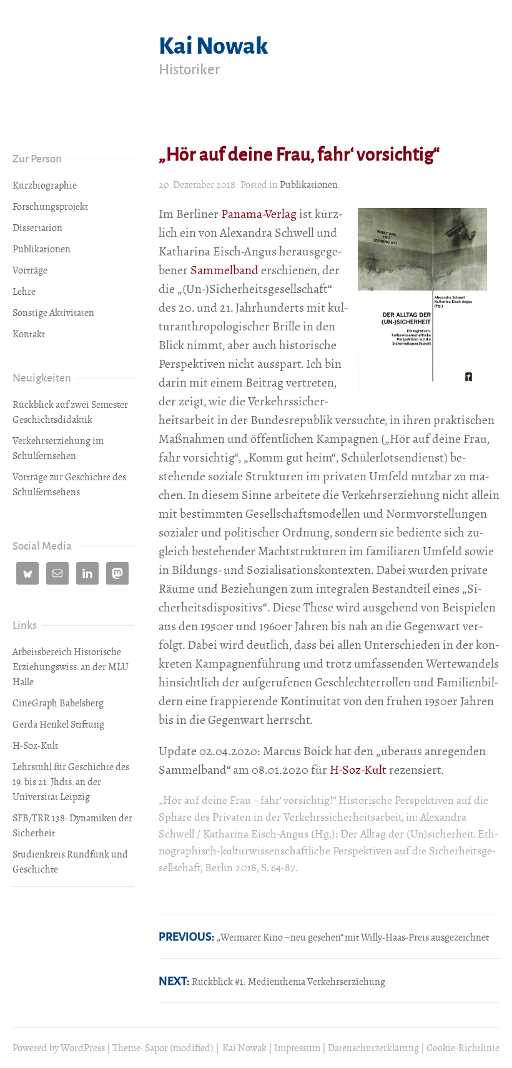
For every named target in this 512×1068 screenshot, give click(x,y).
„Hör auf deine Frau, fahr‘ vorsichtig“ (299, 153)
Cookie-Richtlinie (463, 1048)
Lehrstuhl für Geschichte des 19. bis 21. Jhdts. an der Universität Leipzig (70, 782)
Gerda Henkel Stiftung (58, 724)
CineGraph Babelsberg (58, 703)
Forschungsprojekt (50, 206)
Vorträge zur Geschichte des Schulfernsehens (69, 484)
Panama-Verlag (259, 214)
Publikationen (309, 185)
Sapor (156, 1048)
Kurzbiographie (44, 185)
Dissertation (37, 228)
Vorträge (29, 270)
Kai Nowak (213, 44)
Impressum (297, 1048)
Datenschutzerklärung (373, 1048)
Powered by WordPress (58, 1048)
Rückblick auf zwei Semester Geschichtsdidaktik (70, 412)
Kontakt (28, 334)
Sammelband (224, 270)
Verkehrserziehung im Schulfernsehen (58, 448)
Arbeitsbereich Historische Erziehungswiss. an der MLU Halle (70, 667)
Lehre (24, 291)
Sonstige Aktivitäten (53, 313)
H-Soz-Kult (358, 770)
